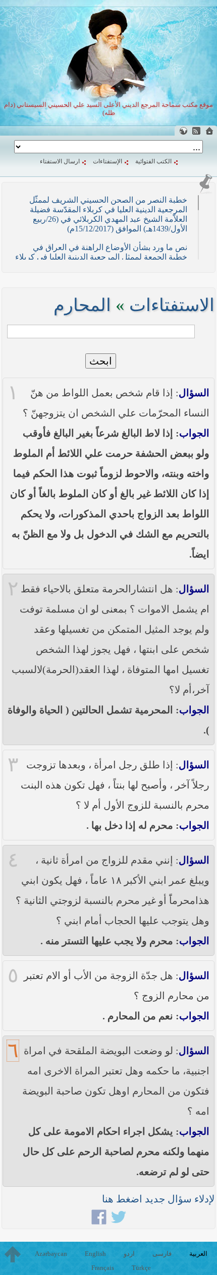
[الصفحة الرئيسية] (209, 131)
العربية (198, 1253)
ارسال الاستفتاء (60, 161)
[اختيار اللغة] (183, 131)
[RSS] (196, 131)
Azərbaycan (51, 1253)
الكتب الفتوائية (153, 161)
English (95, 1253)
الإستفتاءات (107, 161)
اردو (129, 1253)
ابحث (100, 361)
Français (102, 1267)
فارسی (162, 1253)
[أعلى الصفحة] (13, 1254)
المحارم (82, 305)
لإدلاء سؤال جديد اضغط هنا (158, 1198)
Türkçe (141, 1267)
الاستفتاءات (171, 305)
